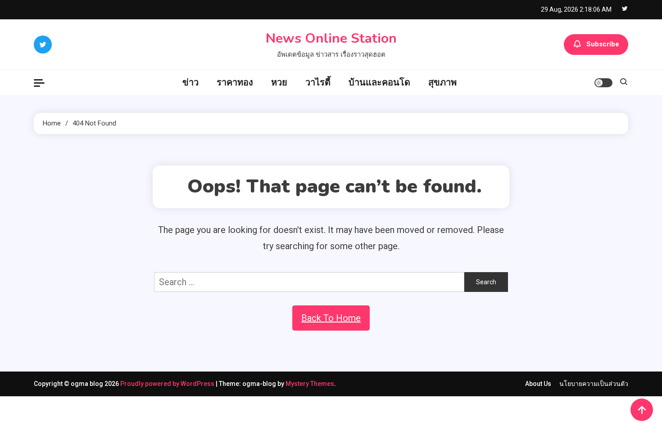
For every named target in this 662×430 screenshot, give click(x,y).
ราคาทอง (235, 82)
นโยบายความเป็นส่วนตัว (593, 383)
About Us (538, 383)
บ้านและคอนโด (379, 82)
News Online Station (331, 38)
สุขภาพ (442, 82)
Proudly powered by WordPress (168, 383)
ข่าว (190, 82)
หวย (279, 82)
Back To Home (331, 318)
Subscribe (602, 44)
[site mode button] (603, 82)
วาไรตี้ (318, 82)
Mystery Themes (310, 383)
